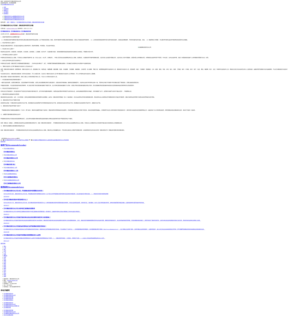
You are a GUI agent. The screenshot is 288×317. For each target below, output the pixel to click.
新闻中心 (6, 10)
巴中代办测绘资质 (8, 315)
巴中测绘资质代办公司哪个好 (11, 306)
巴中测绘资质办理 (8, 298)
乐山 (5, 269)
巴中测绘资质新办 (8, 300)
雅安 (5, 263)
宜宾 (5, 265)
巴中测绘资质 (7, 307)
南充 (5, 274)
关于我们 (6, 12)
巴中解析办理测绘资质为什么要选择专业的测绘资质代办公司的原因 (51, 140)
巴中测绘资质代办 (5, 31)
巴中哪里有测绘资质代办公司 (11, 313)
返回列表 (3, 141)
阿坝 (5, 266)
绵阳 (5, 260)
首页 (5, 7)
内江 (5, 258)
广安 (5, 247)
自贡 (5, 257)
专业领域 (6, 8)
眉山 (5, 246)
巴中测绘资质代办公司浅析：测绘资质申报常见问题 (30, 22)
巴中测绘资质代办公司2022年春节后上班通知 (16, 140)
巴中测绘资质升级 (26, 31)
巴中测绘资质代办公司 (10, 295)
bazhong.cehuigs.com (12, 28)
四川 (5, 271)
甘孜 (5, 254)
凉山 (5, 273)
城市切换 (3, 243)
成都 (5, 276)
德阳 (5, 268)
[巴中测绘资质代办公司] (7, 4)
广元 (5, 252)
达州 (5, 251)
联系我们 (6, 13)
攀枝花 (5, 255)
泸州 (5, 262)
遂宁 (5, 249)
